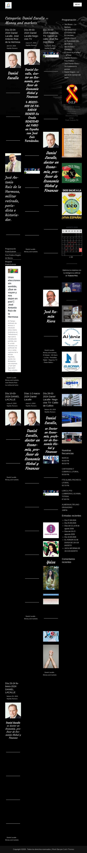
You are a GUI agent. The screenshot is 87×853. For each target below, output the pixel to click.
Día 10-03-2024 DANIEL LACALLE (12, 396)
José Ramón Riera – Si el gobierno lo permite (72, 66)
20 (72, 246)
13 (72, 242)
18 (66, 246)
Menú (77, 4)
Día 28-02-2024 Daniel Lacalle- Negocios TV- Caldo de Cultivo (50, 399)
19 (69, 246)
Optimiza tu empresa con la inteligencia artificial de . (71, 273)
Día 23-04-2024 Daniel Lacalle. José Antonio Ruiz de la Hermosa (12, 35)
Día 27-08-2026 (70, 520)
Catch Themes (68, 849)
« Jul (71, 257)
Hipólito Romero (12, 48)
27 (72, 250)
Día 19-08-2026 (70, 537)
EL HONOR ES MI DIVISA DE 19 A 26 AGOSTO (71, 542)
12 (69, 242)
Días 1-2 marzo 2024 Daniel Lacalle (32, 396)
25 (66, 250)
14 (75, 242)
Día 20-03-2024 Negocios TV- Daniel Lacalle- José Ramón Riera (50, 35)
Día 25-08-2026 (70, 523)
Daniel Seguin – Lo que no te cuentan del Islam (72, 75)
